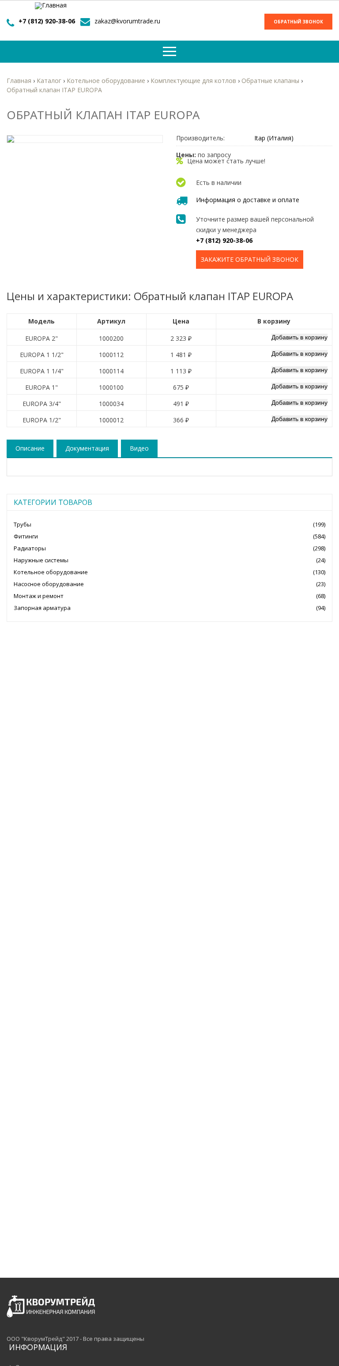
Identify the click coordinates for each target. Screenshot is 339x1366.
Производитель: (200, 138)
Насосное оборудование (49, 584)
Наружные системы (41, 560)
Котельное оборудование (51, 572)
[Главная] (51, 5)
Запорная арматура (42, 608)
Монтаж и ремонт (39, 596)
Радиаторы (30, 548)
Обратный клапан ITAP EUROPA (54, 90)
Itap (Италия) (274, 138)
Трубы (22, 524)
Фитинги (26, 536)
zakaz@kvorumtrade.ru (127, 21)
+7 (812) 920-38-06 (47, 21)
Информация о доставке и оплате (247, 200)
